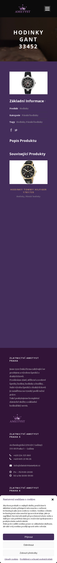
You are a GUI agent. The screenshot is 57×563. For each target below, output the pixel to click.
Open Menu (47, 8)
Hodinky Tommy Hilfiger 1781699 (28, 241)
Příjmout (29, 537)
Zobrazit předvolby (28, 553)
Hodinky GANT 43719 (28, 287)
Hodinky (20, 122)
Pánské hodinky (30, 115)
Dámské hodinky (24, 247)
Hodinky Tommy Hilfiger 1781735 (28, 191)
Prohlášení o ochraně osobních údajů (36, 559)
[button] (52, 499)
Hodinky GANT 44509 (28, 331)
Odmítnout (29, 545)
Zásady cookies (11, 559)
